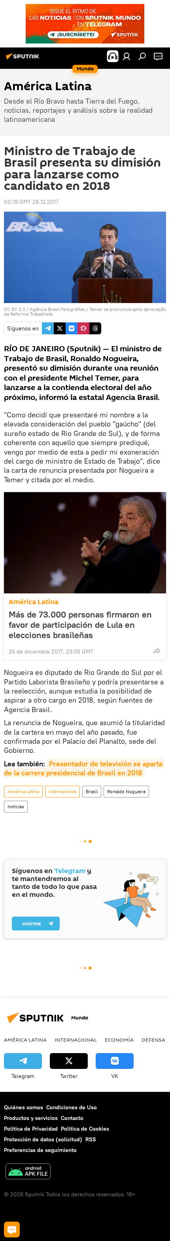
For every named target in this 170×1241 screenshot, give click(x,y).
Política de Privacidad (31, 1128)
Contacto (72, 1118)
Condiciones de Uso (71, 1107)
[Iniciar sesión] (126, 56)
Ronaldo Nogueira (126, 791)
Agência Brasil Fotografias (57, 309)
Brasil (92, 791)
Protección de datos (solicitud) (43, 1139)
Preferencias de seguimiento (40, 1150)
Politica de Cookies (85, 1128)
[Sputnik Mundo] (23, 59)
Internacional (62, 791)
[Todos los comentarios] (12, 1229)
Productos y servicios (31, 1118)
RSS (90, 1139)
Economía (119, 1039)
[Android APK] (28, 1172)
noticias (16, 806)
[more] (157, 651)
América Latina (34, 602)
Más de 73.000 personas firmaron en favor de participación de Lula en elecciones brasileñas (80, 624)
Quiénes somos (23, 1107)
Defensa (153, 1039)
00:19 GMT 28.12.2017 (31, 201)
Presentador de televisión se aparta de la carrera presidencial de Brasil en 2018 (84, 768)
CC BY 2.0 (14, 309)
